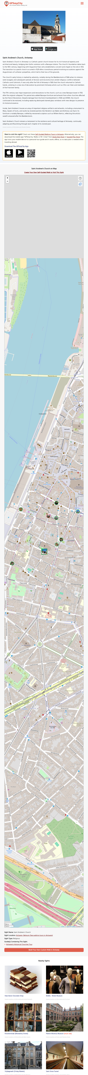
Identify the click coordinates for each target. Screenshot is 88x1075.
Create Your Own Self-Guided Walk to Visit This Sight (44, 172)
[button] (44, 551)
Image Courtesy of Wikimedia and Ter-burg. (58, 999)
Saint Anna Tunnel (52, 1071)
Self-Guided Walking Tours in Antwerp (49, 134)
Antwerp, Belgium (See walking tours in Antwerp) (34, 935)
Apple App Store (58, 137)
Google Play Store (73, 137)
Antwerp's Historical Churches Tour (19, 944)
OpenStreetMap (71, 926)
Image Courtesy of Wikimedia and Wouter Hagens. (16, 127)
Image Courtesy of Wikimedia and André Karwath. (18, 999)
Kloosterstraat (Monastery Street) (16, 1033)
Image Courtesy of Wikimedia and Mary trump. (17, 1037)
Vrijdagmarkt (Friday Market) (15, 1071)
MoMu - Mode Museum (54, 996)
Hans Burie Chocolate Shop (14, 996)
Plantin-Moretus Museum (55, 1033)
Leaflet (62, 926)
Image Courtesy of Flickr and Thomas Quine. (58, 1037)
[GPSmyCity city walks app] (15, 3)
